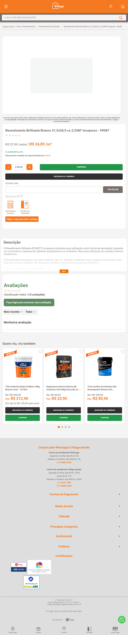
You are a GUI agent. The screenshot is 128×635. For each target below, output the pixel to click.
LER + (64, 271)
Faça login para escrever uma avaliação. (29, 302)
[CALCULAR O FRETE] (113, 189)
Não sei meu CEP (12, 196)
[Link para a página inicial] (8, 27)
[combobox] (64, 17)
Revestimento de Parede (49, 26)
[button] (22, 219)
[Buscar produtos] (121, 17)
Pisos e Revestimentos (26, 26)
